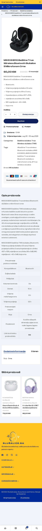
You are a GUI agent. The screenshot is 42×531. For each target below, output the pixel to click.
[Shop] (15, 528)
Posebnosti (10, 324)
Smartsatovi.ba (9, 498)
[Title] (12, 455)
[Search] (37, 528)
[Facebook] (2, 455)
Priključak (10, 279)
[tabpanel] (21, 358)
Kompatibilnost (10, 269)
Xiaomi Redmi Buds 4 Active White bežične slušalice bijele (11, 408)
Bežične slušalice (26, 11)
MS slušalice (14, 168)
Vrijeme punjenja (10, 302)
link (29, 335)
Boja (10, 315)
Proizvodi (14, 11)
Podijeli (27, 127)
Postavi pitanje (12, 127)
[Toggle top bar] (40, 2)
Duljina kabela (10, 274)
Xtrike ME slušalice (30, 403)
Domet (10, 289)
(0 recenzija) (33, 72)
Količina (7, 110)
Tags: (6, 147)
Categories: (8, 141)
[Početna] (5, 528)
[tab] (14, 351)
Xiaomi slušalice (9, 403)
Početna (5, 11)
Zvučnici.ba (24, 498)
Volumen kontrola (10, 284)
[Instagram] (7, 455)
